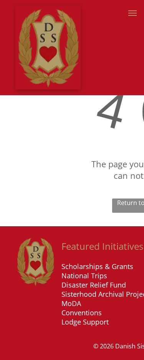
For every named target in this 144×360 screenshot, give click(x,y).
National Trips (84, 275)
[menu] (132, 13)
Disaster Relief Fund (93, 284)
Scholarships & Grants (97, 266)
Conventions (81, 312)
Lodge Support (85, 321)
